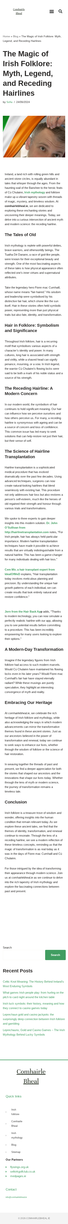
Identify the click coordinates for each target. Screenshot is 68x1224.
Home (6, 36)
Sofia (9, 102)
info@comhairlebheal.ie (16, 1197)
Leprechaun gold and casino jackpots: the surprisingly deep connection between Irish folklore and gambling (34, 1019)
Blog (15, 36)
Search (7, 947)
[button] (51, 11)
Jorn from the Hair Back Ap (23, 611)
